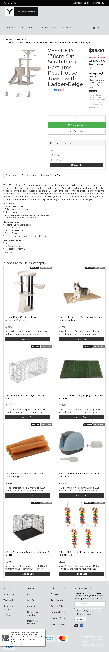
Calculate (77, 165)
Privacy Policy (57, 606)
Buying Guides (48, 27)
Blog (21, 27)
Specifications (29, 175)
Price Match (57, 600)
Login (86, 3)
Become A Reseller (32, 622)
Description (11, 175)
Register (96, 3)
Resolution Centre (8, 607)
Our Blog (31, 600)
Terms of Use (57, 594)
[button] (77, 132)
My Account (9, 594)
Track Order (9, 600)
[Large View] (6, 94)
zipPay (6, 615)
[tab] (11, 175)
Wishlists (77, 3)
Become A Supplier (32, 613)
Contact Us (65, 27)
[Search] (5, 3)
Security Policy (58, 618)
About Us (32, 27)
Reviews (44, 175)
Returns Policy (58, 612)
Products (10, 27)
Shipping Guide (58, 624)
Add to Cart (78, 124)
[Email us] (76, 625)
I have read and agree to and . (89, 611)
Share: (51, 90)
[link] (81, 625)
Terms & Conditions (86, 611)
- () (97, 27)
